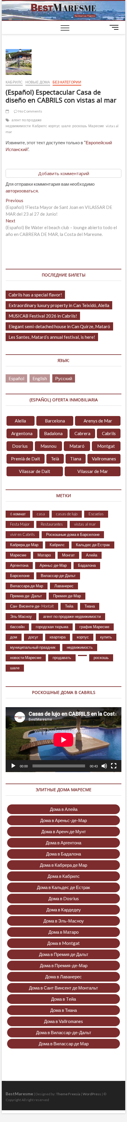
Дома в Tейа (63, 999)
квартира (58, 637)
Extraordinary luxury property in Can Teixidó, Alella (59, 305)
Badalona (53, 433)
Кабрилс (14, 82)
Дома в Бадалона (63, 853)
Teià (55, 458)
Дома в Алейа (63, 809)
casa (41, 513)
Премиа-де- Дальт (26, 595)
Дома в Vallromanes (63, 1021)
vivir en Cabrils (22, 534)
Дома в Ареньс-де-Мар (63, 820)
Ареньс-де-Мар (53, 565)
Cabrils (109, 433)
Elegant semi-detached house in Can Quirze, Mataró (59, 326)
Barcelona (55, 420)
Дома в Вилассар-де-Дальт (63, 1032)
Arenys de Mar (98, 420)
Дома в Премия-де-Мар (63, 965)
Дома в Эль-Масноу (63, 920)
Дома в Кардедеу (63, 909)
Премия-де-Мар (67, 595)
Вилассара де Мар (26, 585)
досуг (33, 637)
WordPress (92, 1094)
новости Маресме (25, 657)
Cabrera (82, 433)
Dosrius (20, 446)
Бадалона (87, 565)
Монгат (68, 555)
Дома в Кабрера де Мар (63, 865)
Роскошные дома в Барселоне (73, 534)
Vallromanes (104, 458)
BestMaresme (19, 1093)
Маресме (96, 126)
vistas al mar (85, 524)
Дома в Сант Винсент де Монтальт (63, 987)
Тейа (69, 606)
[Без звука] (104, 766)
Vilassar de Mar (92, 471)
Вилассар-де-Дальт (58, 575)
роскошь (79, 126)
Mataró (76, 446)
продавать (62, 657)
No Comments (30, 111)
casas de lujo (66, 513)
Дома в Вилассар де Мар (64, 1043)
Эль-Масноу (21, 616)
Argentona (21, 433)
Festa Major (20, 524)
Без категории (67, 82)
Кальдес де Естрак (93, 544)
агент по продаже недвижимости (24, 123)
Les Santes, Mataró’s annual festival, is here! (52, 337)
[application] (63, 739)
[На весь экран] (114, 766)
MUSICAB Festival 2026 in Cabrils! (43, 315)
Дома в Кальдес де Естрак (63, 887)
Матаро (44, 555)
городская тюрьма (52, 626)
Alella (20, 420)
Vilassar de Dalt (34, 471)
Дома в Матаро (63, 932)
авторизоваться (22, 190)
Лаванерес (64, 585)
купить (106, 637)
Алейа (91, 555)
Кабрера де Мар (24, 544)
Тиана (89, 606)
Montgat (106, 446)
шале (66, 126)
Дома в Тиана (63, 1010)
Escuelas (96, 513)
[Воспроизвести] (13, 766)
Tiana (75, 458)
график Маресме (94, 626)
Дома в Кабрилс (64, 876)
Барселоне (20, 575)
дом (13, 637)
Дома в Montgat (63, 943)
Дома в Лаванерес (63, 976)
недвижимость (80, 647)
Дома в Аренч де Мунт (63, 831)
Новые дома (37, 82)
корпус (54, 126)
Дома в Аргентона (63, 842)
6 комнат (18, 513)
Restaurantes (52, 524)
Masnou (48, 446)
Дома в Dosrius (63, 898)
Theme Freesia (68, 1094)
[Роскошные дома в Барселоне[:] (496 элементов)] (82, 655)
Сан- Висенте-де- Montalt (32, 606)
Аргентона (19, 565)
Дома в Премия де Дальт (63, 954)
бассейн (17, 626)
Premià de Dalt (25, 458)
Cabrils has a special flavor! (35, 294)
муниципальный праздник (33, 647)
